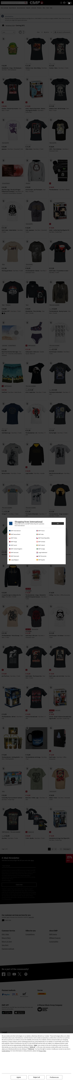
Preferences (54, 1077)
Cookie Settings (6, 1051)
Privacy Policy (42, 1051)
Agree (19, 1077)
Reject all (36, 1077)
